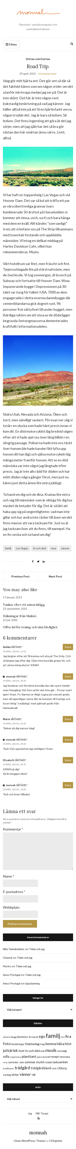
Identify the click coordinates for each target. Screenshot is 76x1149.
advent (6, 1037)
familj (8, 548)
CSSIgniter (55, 1140)
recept (54, 1056)
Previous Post (20, 576)
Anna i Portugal (11, 974)
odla (6, 1056)
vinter (15, 1074)
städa (48, 1062)
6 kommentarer (47, 73)
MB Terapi (42, 1113)
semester (13, 1062)
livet (21, 1050)
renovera (64, 1056)
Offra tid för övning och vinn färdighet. (30, 627)
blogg (14, 1036)
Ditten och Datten (38, 59)
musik (51, 1050)
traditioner (8, 1068)
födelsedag (32, 1044)
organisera (15, 1057)
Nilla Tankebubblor (13, 949)
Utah (54, 1068)
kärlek (12, 1050)
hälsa (60, 1044)
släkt (21, 1062)
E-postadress (14, 891)
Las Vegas (22, 548)
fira (68, 1036)
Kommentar (13, 829)
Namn (8, 876)
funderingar (17, 1044)
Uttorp (62, 1068)
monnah (38, 1133)
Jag (30, 1113)
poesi (39, 1057)
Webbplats (11, 907)
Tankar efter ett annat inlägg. (24, 605)
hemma (50, 1044)
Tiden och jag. (37, 949)
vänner (65, 548)
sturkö (40, 1062)
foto (7, 1043)
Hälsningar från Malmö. (20, 616)
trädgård (22, 1067)
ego (42, 1036)
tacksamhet (60, 1062)
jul (5, 1050)
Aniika (7, 647)
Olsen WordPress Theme (29, 1140)
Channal (7, 957)
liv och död (39, 548)
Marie (6, 719)
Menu (12, 44)
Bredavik (33, 1036)
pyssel (46, 1056)
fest (63, 1037)
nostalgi (62, 1050)
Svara (68, 647)
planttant (29, 1056)
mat (42, 1050)
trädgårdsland (41, 1068)
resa (53, 548)
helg (42, 1044)
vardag (7, 1074)
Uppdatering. (32, 983)
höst (68, 1044)
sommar (30, 1062)
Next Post (55, 576)
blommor (22, 1036)
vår (34, 1074)
